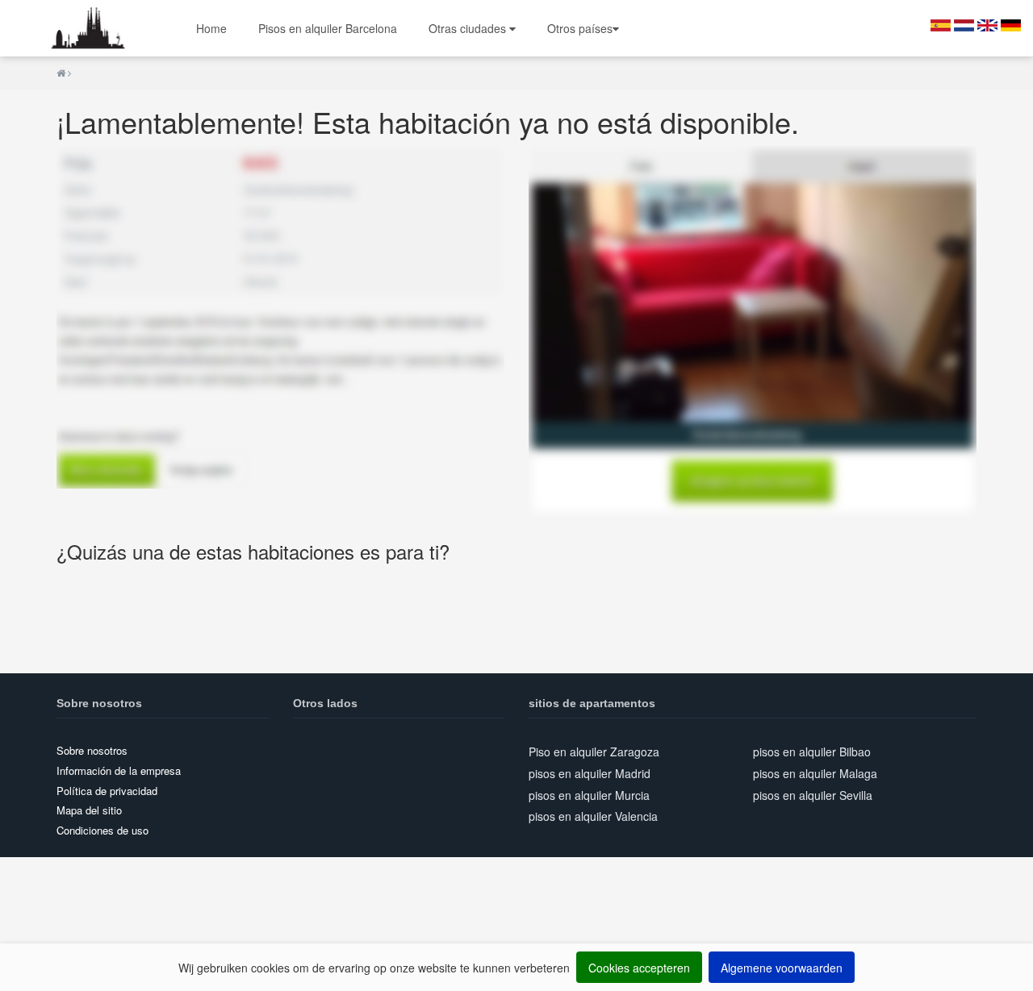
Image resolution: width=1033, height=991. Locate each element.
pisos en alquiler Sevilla (812, 795)
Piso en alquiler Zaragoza (594, 751)
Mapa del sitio (89, 810)
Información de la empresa (118, 770)
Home (211, 28)
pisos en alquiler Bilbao (812, 751)
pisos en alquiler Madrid (589, 773)
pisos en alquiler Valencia (593, 816)
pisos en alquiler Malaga (815, 773)
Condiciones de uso (102, 830)
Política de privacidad (106, 790)
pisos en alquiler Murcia (589, 795)
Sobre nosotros (92, 750)
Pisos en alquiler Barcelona (327, 28)
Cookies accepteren (639, 968)
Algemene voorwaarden (782, 968)
